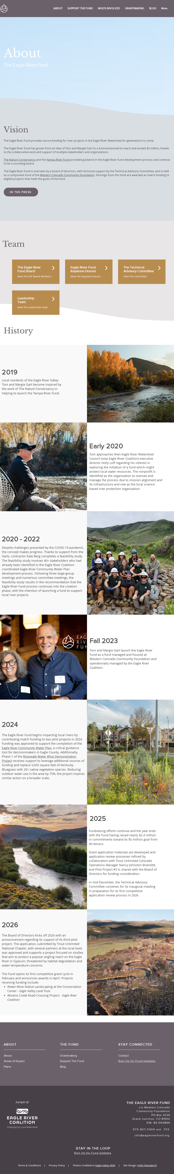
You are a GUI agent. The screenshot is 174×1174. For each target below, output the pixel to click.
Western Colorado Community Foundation (67, 175)
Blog (63, 1066)
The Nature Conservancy (20, 160)
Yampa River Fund (58, 160)
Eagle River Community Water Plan (26, 748)
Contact (123, 1055)
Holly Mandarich (147, 1165)
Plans (7, 1066)
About (8, 1055)
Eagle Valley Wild (105, 1165)
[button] (109, 8)
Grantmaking (68, 1055)
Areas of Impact (14, 1061)
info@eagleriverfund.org (152, 1135)
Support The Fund (72, 1061)
